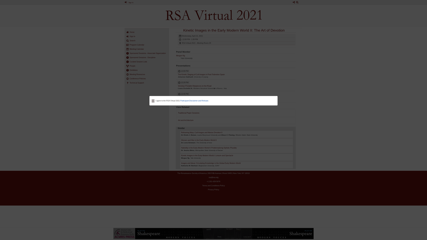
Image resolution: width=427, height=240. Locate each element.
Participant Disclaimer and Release (194, 101)
